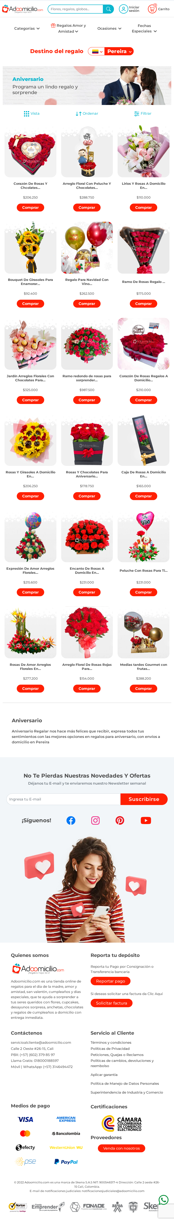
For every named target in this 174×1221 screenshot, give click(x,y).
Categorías (25, 28)
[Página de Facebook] (70, 820)
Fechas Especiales (142, 28)
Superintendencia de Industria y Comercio (127, 1092)
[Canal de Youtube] (146, 820)
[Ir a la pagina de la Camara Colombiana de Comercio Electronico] (121, 1123)
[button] (30, 180)
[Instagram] (95, 820)
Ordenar (90, 113)
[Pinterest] (119, 820)
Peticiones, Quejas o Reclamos (117, 1055)
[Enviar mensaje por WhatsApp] (163, 1200)
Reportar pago (110, 981)
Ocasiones (107, 28)
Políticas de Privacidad (110, 1048)
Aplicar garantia (104, 1075)
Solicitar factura (111, 1003)
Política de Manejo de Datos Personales (125, 1083)
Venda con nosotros (121, 1148)
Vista (35, 113)
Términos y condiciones (111, 1042)
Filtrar (146, 113)
